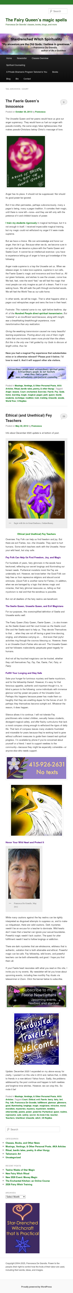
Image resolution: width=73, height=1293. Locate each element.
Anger (9, 391)
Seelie (59, 394)
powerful (37, 1111)
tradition (30, 397)
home (8, 394)
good (8, 1105)
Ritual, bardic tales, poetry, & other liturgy (34, 388)
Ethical (32, 1099)
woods (61, 397)
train (37, 397)
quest (56, 1111)
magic (24, 394)
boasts (16, 391)
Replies (21, 400)
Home (9, 58)
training (43, 397)
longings (27, 1105)
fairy (56, 1099)
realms (63, 1111)
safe (19, 1114)
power (29, 1111)
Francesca (40, 111)
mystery (31, 1108)
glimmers (61, 1102)
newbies (51, 1108)
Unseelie (52, 397)
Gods (61, 391)
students (10, 397)
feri (61, 1099)
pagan (39, 394)
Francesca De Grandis (25, 1102)
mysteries (21, 1108)
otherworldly (12, 1111)
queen (52, 394)
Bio (17, 78)
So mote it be (43, 1114)
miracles (55, 1105)
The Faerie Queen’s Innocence (22, 103)
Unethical (20, 1117)
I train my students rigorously (21, 222)
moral (63, 1105)
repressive (11, 1114)
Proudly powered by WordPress (36, 1286)
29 (64, 416)
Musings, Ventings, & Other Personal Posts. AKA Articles (36, 1146)
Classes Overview (40, 58)
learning (16, 394)
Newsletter (22, 58)
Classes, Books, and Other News (23, 1142)
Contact (27, 78)
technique (20, 397)
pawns (22, 1111)
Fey (56, 391)
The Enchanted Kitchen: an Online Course (28, 1180)
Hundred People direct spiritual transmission (38, 313)
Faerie (51, 391)
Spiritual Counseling (15, 64)
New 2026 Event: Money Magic (21, 1177)
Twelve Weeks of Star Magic (20, 1169)
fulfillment (42, 1102)
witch (37, 1117)
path (45, 394)
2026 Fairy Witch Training (19, 1184)
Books (55, 71)
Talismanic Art (13, 1153)
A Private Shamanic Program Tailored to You (26, 71)
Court (23, 391)
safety (25, 1114)
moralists (10, 1108)
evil (38, 1099)
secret (33, 1114)
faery (50, 1099)
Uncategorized (13, 1157)
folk (12, 1102)
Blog (8, 78)
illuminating (16, 1105)
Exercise (42, 391)
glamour (52, 1102)
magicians (45, 1105)
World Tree (11, 400)
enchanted (32, 391)
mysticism (41, 1108)
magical (31, 394)
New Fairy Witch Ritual (17, 1173)
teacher (54, 1114)
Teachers (10, 1117)
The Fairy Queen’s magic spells (36, 20)
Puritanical (47, 1111)
